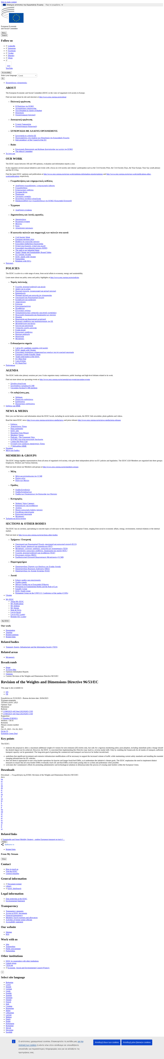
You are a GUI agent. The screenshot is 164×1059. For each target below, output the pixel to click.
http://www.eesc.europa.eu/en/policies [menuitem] (64, 277)
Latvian (9, 1015)
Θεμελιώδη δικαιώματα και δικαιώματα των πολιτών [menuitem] (35, 315)
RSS (7, 934)
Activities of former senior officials (19, 920)
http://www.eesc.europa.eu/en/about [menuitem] (52, 97)
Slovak (8, 1028)
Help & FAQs (16, 610)
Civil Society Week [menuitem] (22, 237)
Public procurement (13, 949)
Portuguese (10, 1023)
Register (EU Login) (18, 617)
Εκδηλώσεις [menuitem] (20, 402)
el (1, 792)
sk (2, 822)
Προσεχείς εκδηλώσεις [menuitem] (24, 399)
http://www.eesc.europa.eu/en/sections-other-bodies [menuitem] (38, 535)
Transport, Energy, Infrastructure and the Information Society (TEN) (31, 647)
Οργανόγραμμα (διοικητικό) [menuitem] (26, 126)
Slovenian (9, 1030)
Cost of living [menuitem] (20, 361)
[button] (8, 844)
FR (7, 694)
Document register (15, 884)
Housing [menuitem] (18, 317)
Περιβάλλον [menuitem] (20, 308)
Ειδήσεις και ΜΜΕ (13, 406)
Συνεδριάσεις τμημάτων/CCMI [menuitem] (22, 386)
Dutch (8, 1019)
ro (2, 820)
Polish (8, 1021)
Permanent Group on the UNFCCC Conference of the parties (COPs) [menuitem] (41, 593)
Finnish (8, 1000)
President (9, 448)
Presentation (10, 630)
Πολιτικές (9, 263)
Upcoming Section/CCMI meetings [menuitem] (24, 388)
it (1, 803)
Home (8, 667)
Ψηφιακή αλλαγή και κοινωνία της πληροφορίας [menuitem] (33, 295)
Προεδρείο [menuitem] (19, 113)
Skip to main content (9, 2)
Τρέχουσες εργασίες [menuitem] (23, 196)
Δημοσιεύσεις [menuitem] (20, 219)
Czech (8, 985)
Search (4, 35)
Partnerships (10, 951)
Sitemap (9, 932)
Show (4, 859)
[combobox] (27, 75)
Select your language (9, 75)
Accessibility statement (14, 922)
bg (2, 779)
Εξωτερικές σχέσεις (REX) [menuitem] (25, 555)
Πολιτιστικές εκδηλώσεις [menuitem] (25, 404)
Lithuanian (10, 1013)
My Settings (15, 606)
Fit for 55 (4, 731)
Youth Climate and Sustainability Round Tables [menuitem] (33, 252)
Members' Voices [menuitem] (17, 435)
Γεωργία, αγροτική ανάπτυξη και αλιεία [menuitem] (30, 287)
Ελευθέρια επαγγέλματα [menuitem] (24, 512)
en (2, 794)
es (2, 781)
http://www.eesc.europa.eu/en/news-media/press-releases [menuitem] (99, 420)
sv (2, 829)
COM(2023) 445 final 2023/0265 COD (18, 711)
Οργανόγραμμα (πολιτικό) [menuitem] (25, 115)
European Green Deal (9, 733)
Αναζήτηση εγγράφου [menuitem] (23, 210)
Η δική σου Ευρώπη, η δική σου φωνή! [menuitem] (30, 246)
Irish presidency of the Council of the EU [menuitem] (31, 140)
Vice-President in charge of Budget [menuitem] (28, 111)
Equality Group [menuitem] (21, 589)
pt (1, 818)
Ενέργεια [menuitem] (18, 304)
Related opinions (12, 635)
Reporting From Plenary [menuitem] (20, 433)
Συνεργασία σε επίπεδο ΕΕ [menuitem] (25, 136)
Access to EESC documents (16, 913)
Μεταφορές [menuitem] (19, 339)
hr (2, 801)
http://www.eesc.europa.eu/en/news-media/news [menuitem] (45, 420)
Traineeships (10, 947)
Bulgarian (9, 982)
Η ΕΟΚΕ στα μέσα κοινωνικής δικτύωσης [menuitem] (27, 439)
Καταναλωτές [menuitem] (20, 293)
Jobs (7, 944)
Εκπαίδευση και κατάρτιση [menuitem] (25, 300)
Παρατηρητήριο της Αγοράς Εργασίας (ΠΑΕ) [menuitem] (32, 571)
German (9, 989)
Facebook (12, 51)
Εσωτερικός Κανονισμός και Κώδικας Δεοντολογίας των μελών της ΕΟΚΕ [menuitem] (44, 149)
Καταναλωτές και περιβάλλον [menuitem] (26, 506)
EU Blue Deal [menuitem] (20, 359)
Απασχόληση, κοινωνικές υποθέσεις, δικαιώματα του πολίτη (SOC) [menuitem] (41, 551)
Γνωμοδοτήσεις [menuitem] (21, 188)
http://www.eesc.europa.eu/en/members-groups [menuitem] (60, 467)
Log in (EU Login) (18, 614)
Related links (11, 637)
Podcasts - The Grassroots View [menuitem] (23, 437)
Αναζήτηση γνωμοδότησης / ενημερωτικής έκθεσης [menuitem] (35, 186)
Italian (8, 1011)
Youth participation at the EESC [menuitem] (27, 357)
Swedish (9, 1032)
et (1, 790)
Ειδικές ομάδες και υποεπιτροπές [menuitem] (28, 580)
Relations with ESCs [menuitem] (23, 261)
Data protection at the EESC (16, 899)
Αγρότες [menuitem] (18, 508)
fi (1, 827)
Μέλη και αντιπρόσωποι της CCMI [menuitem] (28, 476)
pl (1, 816)
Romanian (10, 1026)
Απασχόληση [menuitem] (20, 302)
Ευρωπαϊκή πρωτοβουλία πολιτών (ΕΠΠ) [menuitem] (31, 248)
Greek (8, 991)
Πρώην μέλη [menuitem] (20, 478)
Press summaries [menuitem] (17, 429)
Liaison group (11, 963)
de (2, 788)
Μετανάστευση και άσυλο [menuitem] (25, 323)
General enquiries (12, 873)
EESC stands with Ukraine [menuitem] (25, 257)
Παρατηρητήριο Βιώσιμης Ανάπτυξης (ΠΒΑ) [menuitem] (32, 569)
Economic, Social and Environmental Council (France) (29, 968)
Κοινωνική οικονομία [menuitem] (23, 514)
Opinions (9, 674)
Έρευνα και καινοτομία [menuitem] (24, 326)
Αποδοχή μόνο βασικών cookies (137, 1042)
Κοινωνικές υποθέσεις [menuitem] (24, 332)
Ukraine (9, 595)
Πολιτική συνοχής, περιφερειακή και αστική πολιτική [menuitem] (35, 291)
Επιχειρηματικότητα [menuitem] (23, 306)
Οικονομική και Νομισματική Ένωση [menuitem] (29, 298)
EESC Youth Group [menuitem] (22, 591)
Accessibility (6, 72)
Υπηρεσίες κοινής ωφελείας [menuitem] (26, 328)
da (2, 786)
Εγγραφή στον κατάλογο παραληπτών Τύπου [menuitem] (28, 444)
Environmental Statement (15, 901)
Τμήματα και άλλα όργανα (16, 518)
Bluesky (11, 56)
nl (1, 814)
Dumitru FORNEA (10, 718)
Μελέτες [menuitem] (18, 224)
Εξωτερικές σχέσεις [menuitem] (23, 310)
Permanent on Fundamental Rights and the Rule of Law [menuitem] (36, 587)
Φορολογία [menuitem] (19, 336)
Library (8, 886)
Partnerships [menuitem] (20, 259)
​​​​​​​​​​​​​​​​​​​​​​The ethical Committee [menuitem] (24, 151)
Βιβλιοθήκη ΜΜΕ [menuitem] (19, 446)
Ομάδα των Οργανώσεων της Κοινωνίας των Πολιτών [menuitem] (36, 494)
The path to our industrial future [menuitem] (27, 250)
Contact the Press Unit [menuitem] (19, 442)
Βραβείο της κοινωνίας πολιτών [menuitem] (27, 242)
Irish (7, 1004)
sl (1, 825)
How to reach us (12, 869)
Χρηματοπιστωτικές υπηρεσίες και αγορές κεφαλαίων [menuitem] (36, 313)
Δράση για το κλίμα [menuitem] (22, 289)
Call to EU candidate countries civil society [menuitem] (31, 348)
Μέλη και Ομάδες (13, 450)
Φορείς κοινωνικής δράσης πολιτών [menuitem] (29, 510)
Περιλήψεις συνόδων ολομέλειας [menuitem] (28, 199)
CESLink (9, 965)
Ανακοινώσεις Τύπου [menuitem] (19, 426)
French (8, 1002)
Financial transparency (14, 915)
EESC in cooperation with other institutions (22, 961)
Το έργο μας (10, 154)
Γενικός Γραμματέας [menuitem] (23, 124)
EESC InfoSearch (14, 889)
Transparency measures (14, 911)
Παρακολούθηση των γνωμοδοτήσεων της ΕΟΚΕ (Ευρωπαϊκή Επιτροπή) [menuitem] (43, 201)
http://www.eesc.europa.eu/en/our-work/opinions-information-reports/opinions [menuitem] (73, 174)
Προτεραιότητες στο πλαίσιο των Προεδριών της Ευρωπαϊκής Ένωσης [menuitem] (42, 138)
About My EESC (17, 601)
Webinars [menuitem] (18, 397)
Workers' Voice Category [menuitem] (24, 503)
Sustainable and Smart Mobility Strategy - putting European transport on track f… (34, 839)
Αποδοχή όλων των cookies (107, 1042)
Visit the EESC (11, 871)
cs (2, 784)
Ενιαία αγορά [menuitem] (20, 330)
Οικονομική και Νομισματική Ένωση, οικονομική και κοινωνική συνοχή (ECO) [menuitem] (46, 544)
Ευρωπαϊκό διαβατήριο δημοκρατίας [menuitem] (29, 244)
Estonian (9, 998)
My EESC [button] (10, 599)
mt (2, 812)
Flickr (10, 58)
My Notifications (17, 604)
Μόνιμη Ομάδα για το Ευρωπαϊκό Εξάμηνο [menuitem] (32, 584)
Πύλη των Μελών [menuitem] (22, 480)
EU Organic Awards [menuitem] (23, 255)
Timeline (9, 632)
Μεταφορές (10, 657)
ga (2, 799)
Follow (4, 842)
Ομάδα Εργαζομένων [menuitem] (23, 492)
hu (2, 809)
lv (1, 805)
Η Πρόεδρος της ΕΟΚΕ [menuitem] (24, 106)
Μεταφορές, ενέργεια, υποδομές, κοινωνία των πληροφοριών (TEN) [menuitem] (41, 549)
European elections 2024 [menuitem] (24, 239)
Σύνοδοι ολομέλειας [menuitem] (18, 384)
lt (1, 807)
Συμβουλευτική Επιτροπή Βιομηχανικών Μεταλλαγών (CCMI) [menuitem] (39, 557)
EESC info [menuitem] (15, 431)
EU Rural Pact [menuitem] (20, 363)
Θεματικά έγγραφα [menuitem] (22, 221)
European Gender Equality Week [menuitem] (27, 354)
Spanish (9, 995)
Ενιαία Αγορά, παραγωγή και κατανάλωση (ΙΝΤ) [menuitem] (33, 546)
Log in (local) (16, 612)
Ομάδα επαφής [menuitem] (21, 582)
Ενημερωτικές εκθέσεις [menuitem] (24, 190)
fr (1, 797)
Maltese (9, 1017)
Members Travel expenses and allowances (22, 918)
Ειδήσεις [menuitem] (14, 424)
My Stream (15, 608)
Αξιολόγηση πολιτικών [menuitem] (24, 228)
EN (7, 692)
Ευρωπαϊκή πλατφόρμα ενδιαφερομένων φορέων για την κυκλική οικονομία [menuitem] (44, 352)
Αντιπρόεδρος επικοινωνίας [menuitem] (25, 108)
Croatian (9, 1006)
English (9, 993)
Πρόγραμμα (10, 365)
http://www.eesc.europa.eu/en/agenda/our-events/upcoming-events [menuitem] (65, 379)
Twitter (11, 53)
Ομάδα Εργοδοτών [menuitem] (22, 490)
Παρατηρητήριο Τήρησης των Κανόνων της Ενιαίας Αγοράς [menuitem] (38, 567)
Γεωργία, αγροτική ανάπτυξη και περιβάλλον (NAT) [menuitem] (35, 553)
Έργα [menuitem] (17, 226)
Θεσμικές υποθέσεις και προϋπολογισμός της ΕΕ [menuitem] (34, 321)
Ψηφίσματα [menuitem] (19, 194)
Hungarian (10, 1008)
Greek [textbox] (20, 76)
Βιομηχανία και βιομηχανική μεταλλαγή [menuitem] (30, 319)
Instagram (12, 48)
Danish (8, 987)
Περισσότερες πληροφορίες (16, 83)
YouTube (9, 68)
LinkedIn (11, 46)
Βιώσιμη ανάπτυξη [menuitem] (22, 334)
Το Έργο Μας (11, 670)
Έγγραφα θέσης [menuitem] (21, 192)
